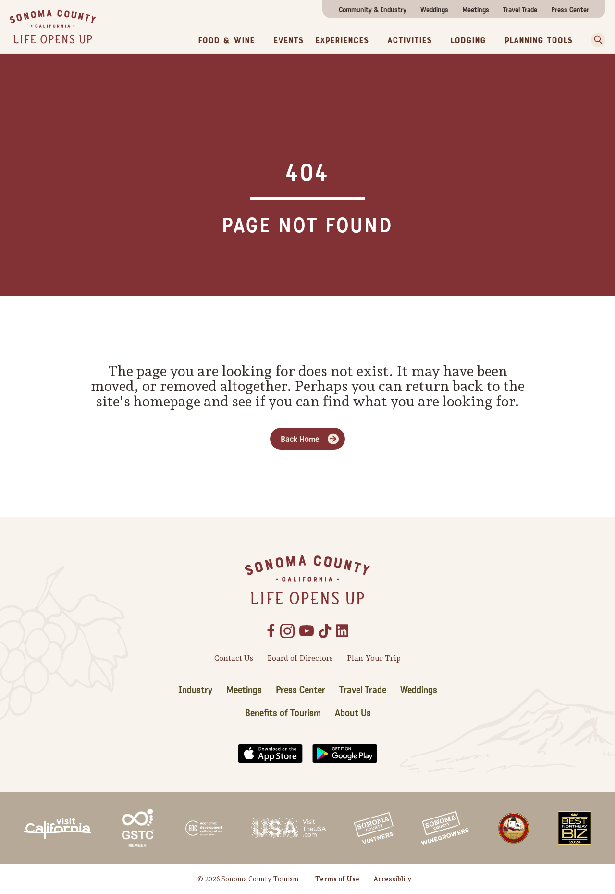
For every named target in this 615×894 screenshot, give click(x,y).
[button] (595, 40)
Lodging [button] (468, 41)
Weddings (434, 9)
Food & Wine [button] (226, 41)
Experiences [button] (342, 41)
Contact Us (233, 658)
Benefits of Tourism (283, 713)
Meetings (475, 9)
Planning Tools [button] (538, 41)
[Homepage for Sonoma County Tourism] (53, 26)
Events (288, 41)
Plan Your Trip (374, 658)
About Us (353, 713)
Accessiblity (392, 878)
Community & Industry (372, 9)
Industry (195, 690)
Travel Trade (520, 9)
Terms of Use (337, 878)
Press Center (570, 9)
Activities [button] (409, 41)
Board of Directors (300, 658)
